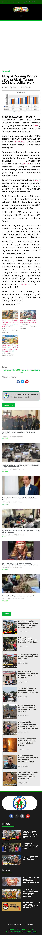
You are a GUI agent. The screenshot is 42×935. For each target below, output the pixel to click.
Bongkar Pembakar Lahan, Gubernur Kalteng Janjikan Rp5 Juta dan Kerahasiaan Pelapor (28, 624)
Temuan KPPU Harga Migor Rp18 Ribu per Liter (28, 321)
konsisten (20, 141)
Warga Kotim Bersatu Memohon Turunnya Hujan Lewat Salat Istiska (28, 690)
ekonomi (27, 284)
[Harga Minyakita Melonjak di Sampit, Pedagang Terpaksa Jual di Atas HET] (10, 314)
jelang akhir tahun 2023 (12, 370)
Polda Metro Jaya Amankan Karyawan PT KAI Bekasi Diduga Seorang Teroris (20, 466)
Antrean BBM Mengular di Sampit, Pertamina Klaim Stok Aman (28, 657)
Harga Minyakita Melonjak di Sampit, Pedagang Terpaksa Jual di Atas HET (10, 323)
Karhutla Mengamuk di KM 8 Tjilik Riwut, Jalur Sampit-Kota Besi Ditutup (27, 742)
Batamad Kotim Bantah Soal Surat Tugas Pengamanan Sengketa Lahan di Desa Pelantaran (20, 564)
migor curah (25, 370)
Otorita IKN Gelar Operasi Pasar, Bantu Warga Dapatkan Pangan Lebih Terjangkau (30, 893)
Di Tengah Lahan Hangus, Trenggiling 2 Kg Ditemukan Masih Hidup (28, 640)
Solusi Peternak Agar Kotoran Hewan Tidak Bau (19, 596)
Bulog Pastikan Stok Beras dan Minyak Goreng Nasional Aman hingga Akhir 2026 (10, 348)
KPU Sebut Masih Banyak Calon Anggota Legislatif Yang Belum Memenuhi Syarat (31, 905)
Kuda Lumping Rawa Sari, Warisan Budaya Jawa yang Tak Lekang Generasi (27, 708)
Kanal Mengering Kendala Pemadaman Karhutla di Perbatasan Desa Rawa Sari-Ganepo (28, 725)
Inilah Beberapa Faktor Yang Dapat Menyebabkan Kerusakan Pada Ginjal (30, 879)
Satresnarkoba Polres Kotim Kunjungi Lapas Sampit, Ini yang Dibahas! (20, 531)
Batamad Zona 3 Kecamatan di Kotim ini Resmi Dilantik (19, 433)
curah (26, 163)
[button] (21, 15)
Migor (36, 125)
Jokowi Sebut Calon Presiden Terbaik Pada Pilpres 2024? (20, 498)
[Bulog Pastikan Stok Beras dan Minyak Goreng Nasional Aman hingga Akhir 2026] (10, 339)
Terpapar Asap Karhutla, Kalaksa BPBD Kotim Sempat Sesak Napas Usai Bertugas (28, 775)
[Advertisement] (21, 43)
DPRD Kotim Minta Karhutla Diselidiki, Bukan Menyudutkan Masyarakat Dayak (28, 759)
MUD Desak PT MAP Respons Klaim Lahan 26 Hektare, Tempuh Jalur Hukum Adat (28, 674)
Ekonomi (6, 71)
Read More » (5, 438)
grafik (37, 180)
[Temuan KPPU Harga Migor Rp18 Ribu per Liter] (28, 314)
